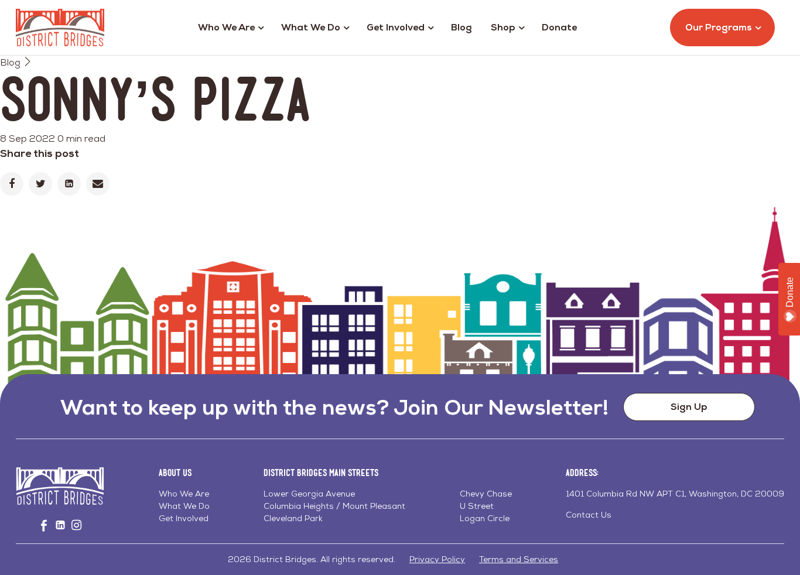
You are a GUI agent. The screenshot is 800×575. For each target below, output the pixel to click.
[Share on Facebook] (11, 184)
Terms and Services (518, 559)
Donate (559, 27)
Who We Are (226, 27)
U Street (477, 506)
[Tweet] (40, 184)
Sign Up (689, 407)
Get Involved (396, 27)
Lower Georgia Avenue (309, 493)
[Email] (98, 184)
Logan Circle (485, 518)
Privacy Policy (437, 559)
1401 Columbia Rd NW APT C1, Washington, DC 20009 (675, 493)
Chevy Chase (486, 493)
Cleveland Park (293, 518)
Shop (503, 27)
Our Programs (718, 27)
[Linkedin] (69, 184)
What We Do (310, 27)
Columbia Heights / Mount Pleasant (334, 506)
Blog (461, 27)
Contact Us (588, 514)
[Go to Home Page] (60, 27)
